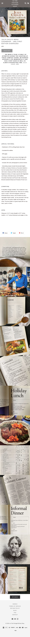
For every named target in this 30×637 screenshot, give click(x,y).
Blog (15, 610)
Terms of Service (15, 606)
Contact (15, 614)
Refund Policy (15, 608)
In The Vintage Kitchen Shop (15, 3)
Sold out (7, 50)
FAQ (15, 612)
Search (15, 604)
